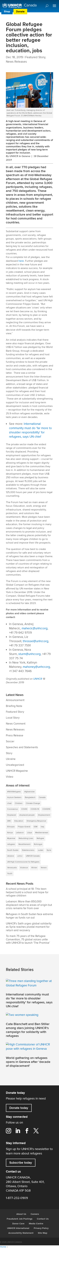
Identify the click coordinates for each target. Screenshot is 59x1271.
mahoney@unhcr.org (36, 667)
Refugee (40, 838)
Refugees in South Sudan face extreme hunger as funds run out (29, 916)
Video (9, 777)
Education (18, 821)
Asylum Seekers (14, 797)
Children (18, 803)
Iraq (42, 826)
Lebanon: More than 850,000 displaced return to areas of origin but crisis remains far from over (29, 905)
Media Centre (36, 1223)
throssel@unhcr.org (35, 641)
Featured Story (35, 57)
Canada (42, 797)
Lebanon (20, 832)
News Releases (16, 62)
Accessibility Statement (20, 1233)
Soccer (10, 741)
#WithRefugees (14, 791)
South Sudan (13, 850)
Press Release (14, 735)
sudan (40, 850)
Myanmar (11, 838)
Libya (29, 832)
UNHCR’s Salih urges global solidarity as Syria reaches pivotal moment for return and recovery (28, 927)
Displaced (11, 815)
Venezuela (12, 867)
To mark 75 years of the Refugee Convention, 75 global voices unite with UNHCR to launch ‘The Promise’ (28, 939)
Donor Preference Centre (43, 11)
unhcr (19, 856)
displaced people (27, 815)
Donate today (18, 1108)
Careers (35, 1214)
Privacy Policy (41, 1228)
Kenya (10, 832)
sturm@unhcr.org (29, 654)
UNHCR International (18, 1228)
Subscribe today (20, 1163)
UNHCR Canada (32, 856)
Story (9, 753)
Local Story (13, 718)
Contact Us (43, 1218)
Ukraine (11, 759)
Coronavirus (12, 809)
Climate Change (33, 803)
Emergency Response (36, 821)
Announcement (15, 700)
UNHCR (37, 678)
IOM (35, 826)
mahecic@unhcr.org (35, 628)
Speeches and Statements (22, 747)
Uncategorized (15, 765)
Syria (49, 850)
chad (9, 803)
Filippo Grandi (24, 826)
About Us (21, 1214)
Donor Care (18, 1223)
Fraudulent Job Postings (19, 1218)
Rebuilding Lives (26, 838)
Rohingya (38, 844)
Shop (7, 11)
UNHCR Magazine (17, 771)
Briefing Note (14, 706)
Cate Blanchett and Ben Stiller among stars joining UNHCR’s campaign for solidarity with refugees (27, 1030)
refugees (11, 844)
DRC (9, 821)
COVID (24, 809)
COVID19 (46, 809)
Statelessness (28, 850)
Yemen (44, 867)
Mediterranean (41, 832)
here (21, 261)
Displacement (44, 815)
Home (3, 1246)
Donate (20, 11)
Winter (34, 867)
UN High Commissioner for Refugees (23, 862)
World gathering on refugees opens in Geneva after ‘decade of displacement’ (28, 1062)
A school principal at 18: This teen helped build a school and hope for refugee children (27, 892)
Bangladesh (30, 797)
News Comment (15, 724)
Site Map (42, 1233)
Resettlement (24, 844)
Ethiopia (10, 826)
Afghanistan (29, 791)
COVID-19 (35, 809)
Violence (24, 867)
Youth (9, 873)
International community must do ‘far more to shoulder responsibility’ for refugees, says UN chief (29, 1000)
